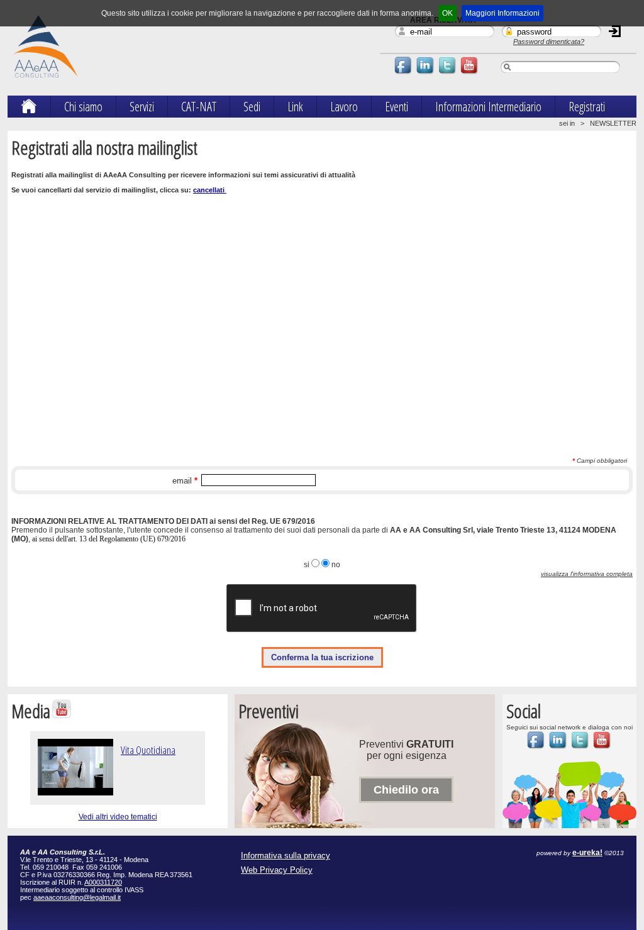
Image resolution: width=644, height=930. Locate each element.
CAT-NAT (198, 106)
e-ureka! (587, 852)
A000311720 (103, 882)
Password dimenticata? (548, 41)
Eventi (396, 106)
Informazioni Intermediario (488, 106)
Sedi (251, 106)
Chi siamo (83, 106)
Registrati (587, 106)
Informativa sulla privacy (285, 855)
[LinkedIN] (426, 73)
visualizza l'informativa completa (587, 573)
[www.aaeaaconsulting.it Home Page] (45, 83)
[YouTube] (470, 73)
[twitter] (448, 73)
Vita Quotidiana (148, 750)
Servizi (142, 106)
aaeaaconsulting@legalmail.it (77, 897)
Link (295, 106)
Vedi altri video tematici (118, 816)
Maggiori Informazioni (502, 13)
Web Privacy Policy (277, 870)
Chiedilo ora (406, 789)
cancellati (209, 190)
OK (447, 13)
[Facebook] (404, 73)
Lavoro (344, 106)
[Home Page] (29, 108)
